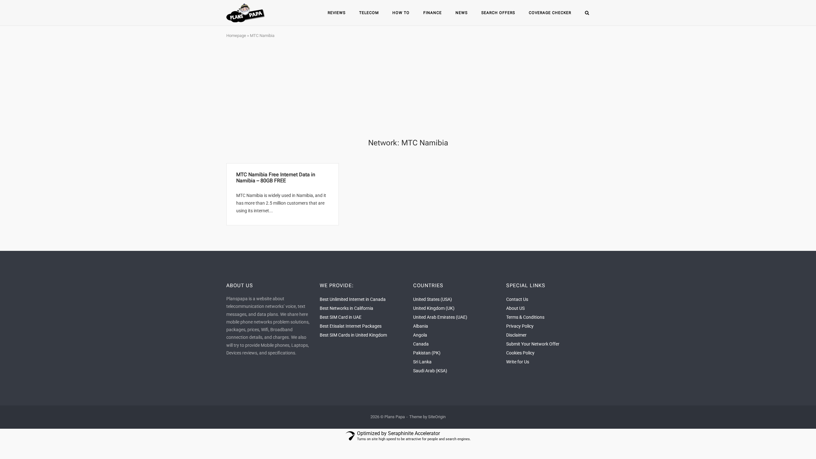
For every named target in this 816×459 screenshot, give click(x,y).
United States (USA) (432, 299)
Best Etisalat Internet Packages (351, 326)
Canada (421, 343)
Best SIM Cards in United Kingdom (353, 335)
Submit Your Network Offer (532, 343)
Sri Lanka (422, 361)
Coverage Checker (550, 13)
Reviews (337, 13)
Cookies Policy (520, 352)
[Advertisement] (408, 89)
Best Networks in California (346, 308)
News (461, 13)
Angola (420, 335)
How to (401, 13)
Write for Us (517, 361)
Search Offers (498, 13)
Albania (420, 326)
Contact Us (517, 299)
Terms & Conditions (525, 317)
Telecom (369, 13)
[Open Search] (587, 13)
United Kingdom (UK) (434, 308)
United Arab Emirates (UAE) (440, 317)
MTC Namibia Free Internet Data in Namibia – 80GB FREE (275, 177)
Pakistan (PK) (427, 352)
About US (515, 308)
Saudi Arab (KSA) (430, 370)
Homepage (236, 35)
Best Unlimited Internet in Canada (353, 299)
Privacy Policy (520, 326)
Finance (432, 13)
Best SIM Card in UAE (340, 317)
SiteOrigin (437, 416)
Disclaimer (516, 335)
